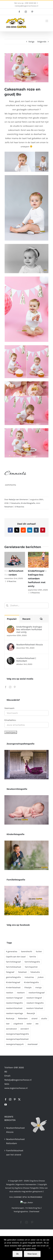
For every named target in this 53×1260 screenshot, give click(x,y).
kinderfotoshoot (13, 987)
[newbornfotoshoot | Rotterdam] (10, 659)
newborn (21, 993)
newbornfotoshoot (14, 1008)
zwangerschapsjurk (15, 1044)
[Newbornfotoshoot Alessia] (10, 645)
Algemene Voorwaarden (26, 1184)
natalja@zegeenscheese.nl (26, 6)
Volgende (41, 41)
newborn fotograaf (14, 998)
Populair (12, 619)
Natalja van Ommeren (18, 499)
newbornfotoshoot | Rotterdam (26, 659)
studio (44, 1018)
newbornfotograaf (37, 993)
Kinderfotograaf (13, 982)
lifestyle (28, 987)
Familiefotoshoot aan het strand (14, 1152)
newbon (9, 993)
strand (34, 1018)
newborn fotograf (34, 998)
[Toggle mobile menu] (47, 20)
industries (29, 977)
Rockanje (10, 1018)
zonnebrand (11, 1029)
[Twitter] (19, 1099)
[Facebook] (5, 687)
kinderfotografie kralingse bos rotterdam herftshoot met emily (37, 578)
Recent (26, 619)
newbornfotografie (14, 1003)
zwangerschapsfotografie (17, 1034)
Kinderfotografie (28, 503)
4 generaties (11, 951)
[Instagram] (10, 687)
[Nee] (49, 1248)
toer (8, 1024)
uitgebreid (18, 1024)
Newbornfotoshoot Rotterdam (14, 1141)
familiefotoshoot (13, 967)
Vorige (31, 41)
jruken (41, 977)
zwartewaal (33, 1044)
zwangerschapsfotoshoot (17, 1039)
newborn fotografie (35, 1003)
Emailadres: (10, 720)
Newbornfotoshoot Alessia (29, 644)
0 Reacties (19, 507)
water (29, 1024)
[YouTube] (5, 1104)
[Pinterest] (15, 687)
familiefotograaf (13, 962)
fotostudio (35, 972)
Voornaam (9, 708)
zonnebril (24, 1029)
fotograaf (10, 972)
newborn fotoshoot (34, 1008)
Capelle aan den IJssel (16, 957)
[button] (6, 573)
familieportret (31, 967)
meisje (38, 987)
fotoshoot (22, 972)
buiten (39, 951)
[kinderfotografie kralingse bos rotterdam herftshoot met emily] (10, 627)
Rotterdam (23, 1018)
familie (32, 957)
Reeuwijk (31, 1013)
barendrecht (26, 951)
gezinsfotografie (13, 977)
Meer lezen (32, 1254)
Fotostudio (15, 503)
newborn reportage (14, 1013)
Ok (17, 1254)
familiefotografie (32, 962)
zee (36, 1024)
